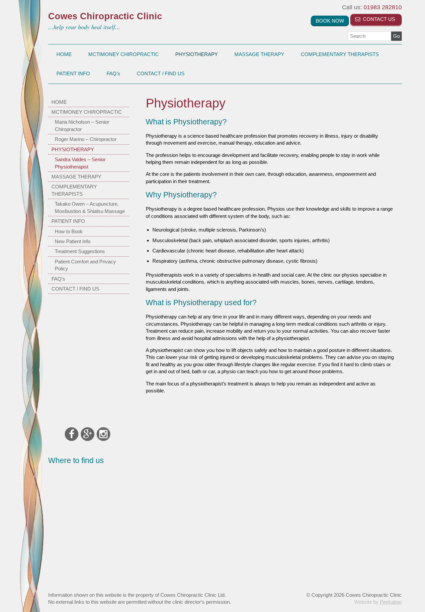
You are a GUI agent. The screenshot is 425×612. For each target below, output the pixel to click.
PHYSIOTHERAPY (196, 54)
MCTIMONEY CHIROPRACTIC (123, 54)
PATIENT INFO (73, 73)
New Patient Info (72, 241)
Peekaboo (391, 602)
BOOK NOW (330, 21)
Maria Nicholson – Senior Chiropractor (82, 125)
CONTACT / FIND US (161, 73)
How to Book (69, 231)
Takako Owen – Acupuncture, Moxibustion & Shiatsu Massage (90, 207)
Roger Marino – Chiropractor (86, 139)
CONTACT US (378, 19)
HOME (64, 54)
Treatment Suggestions (80, 251)
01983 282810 (372, 7)
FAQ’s (113, 73)
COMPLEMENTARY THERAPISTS (340, 54)
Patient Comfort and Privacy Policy (85, 265)
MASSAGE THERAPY (259, 54)
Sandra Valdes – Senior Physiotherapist (80, 163)
